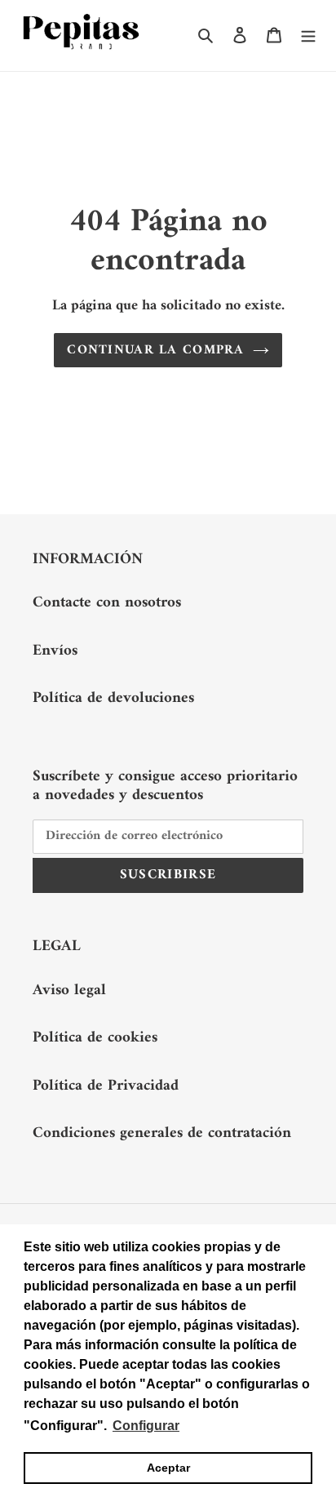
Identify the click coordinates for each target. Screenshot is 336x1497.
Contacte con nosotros (107, 602)
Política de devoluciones (113, 698)
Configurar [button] (146, 1426)
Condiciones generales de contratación (162, 1133)
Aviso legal (69, 990)
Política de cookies (95, 1037)
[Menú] (308, 36)
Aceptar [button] (168, 1467)
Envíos (55, 650)
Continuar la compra (155, 350)
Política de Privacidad (106, 1086)
